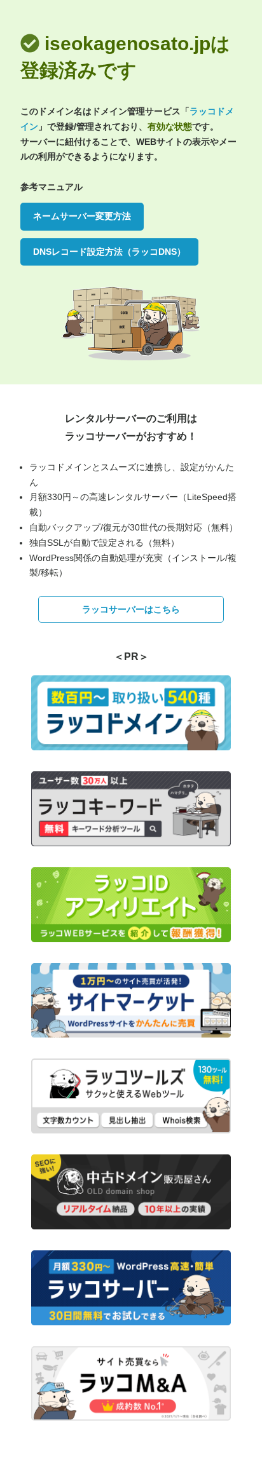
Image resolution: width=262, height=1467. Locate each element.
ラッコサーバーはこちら (131, 609)
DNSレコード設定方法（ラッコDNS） (109, 252)
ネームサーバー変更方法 (82, 216)
